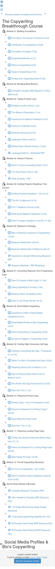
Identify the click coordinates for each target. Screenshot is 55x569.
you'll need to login (39, 557)
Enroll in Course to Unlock (27, 561)
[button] (1, 2)
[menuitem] (1, 6)
